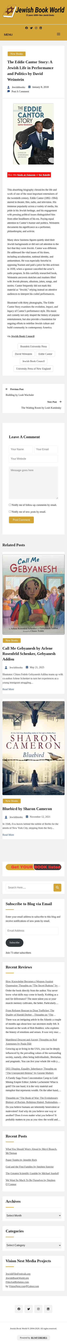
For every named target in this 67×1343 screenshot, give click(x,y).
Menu (8, 35)
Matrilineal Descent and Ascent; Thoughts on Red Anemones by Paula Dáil (31, 1041)
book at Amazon (26, 174)
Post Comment (21, 520)
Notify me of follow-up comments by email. (34, 505)
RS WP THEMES (39, 1338)
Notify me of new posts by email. (29, 511)
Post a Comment (20, 91)
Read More (8, 689)
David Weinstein (23, 354)
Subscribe (14, 942)
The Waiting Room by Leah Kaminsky (41, 407)
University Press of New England (33, 368)
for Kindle (44, 174)
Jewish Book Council (22, 336)
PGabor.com (32, 1286)
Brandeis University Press (33, 346)
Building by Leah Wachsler (20, 395)
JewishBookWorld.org (17, 1278)
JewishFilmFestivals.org (18, 1273)
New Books (16, 53)
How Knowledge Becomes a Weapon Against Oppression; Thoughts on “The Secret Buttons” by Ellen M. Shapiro (32, 984)
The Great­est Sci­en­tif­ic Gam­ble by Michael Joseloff (32, 1173)
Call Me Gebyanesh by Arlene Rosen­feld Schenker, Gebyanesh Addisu (28, 653)
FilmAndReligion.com (17, 1282)
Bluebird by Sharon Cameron (27, 809)
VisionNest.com (17, 1286)
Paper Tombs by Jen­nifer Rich (21, 1160)
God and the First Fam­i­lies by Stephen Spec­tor (30, 1166)
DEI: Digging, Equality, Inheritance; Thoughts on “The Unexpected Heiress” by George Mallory (31, 1070)
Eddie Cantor (45, 354)
